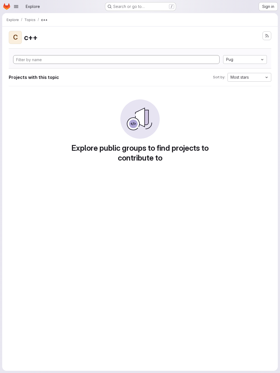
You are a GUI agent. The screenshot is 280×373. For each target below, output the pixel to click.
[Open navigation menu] (16, 6)
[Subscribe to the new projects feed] (266, 35)
